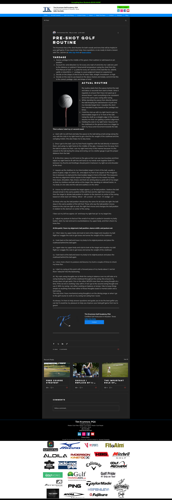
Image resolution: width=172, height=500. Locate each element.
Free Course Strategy (54, 381)
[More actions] (118, 33)
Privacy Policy (85, 437)
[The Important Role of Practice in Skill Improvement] (115, 370)
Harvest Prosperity (104, 439)
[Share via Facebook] (54, 344)
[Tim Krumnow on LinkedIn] (118, 10)
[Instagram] (121, 10)
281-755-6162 (86, 429)
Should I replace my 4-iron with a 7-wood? (84, 381)
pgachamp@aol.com (85, 430)
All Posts (46, 20)
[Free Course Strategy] (57, 370)
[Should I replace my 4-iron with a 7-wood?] (86, 370)
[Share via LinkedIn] (62, 344)
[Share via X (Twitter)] (58, 344)
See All (126, 359)
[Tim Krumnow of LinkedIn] (79, 434)
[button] (126, 20)
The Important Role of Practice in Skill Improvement (114, 381)
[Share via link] (67, 344)
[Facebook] (125, 10)
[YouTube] (128, 10)
